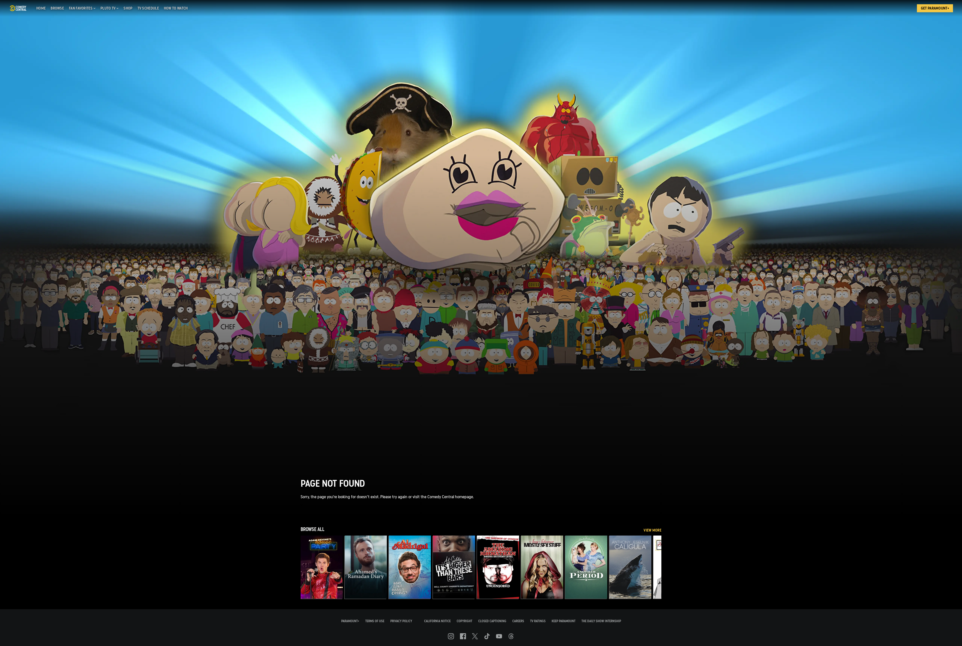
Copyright (464, 621)
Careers (518, 621)
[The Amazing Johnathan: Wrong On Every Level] (498, 567)
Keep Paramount (563, 621)
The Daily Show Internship (601, 621)
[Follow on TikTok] (487, 636)
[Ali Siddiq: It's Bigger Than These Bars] (454, 567)
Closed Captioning (492, 621)
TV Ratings (538, 621)
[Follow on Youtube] (499, 636)
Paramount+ (350, 621)
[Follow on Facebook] (463, 636)
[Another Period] (586, 567)
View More (652, 530)
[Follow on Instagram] (451, 636)
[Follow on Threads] (511, 636)
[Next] (653, 567)
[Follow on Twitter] (475, 636)
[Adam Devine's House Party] (322, 567)
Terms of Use (374, 621)
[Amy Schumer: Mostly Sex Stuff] (542, 567)
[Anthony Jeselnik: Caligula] (630, 567)
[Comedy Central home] (18, 8)
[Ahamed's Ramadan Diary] (366, 567)
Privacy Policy (401, 621)
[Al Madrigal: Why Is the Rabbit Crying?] (410, 567)
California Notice (437, 621)
